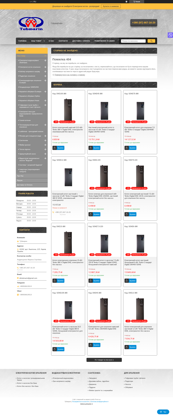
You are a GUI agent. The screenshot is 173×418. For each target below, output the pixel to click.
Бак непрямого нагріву (61, 381)
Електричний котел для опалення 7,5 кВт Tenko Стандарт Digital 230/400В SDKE (140, 129)
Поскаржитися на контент (80, 401)
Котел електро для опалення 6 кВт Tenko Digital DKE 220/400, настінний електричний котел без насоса (103, 196)
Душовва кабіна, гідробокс (99, 381)
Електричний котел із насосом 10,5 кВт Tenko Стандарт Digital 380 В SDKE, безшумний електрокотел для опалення (67, 330)
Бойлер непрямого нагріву (29, 71)
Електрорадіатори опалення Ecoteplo (30, 81)
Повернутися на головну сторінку (69, 75)
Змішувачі (93, 378)
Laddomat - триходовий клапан (31, 131)
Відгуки (19, 180)
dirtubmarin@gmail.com (28, 278)
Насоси (128, 384)
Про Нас (20, 176)
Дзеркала (92, 384)
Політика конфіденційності (100, 401)
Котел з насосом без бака (27, 383)
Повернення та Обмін (105, 41)
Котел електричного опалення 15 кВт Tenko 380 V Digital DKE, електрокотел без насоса (67, 262)
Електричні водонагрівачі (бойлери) (29, 61)
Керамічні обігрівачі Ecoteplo (30, 91)
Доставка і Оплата (81, 41)
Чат (164, 412)
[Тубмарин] (31, 23)
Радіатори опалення (27, 76)
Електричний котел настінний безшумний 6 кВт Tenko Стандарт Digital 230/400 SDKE (138, 262)
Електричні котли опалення (29, 67)
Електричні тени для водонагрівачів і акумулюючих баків (30, 114)
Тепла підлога (24, 149)
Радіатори (129, 381)
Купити (60, 148)
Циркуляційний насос (27, 154)
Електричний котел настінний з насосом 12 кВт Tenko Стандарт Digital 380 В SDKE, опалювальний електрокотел (67, 197)
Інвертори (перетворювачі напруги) (29, 170)
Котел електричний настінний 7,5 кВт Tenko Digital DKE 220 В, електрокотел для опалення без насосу (140, 196)
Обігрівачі (129, 387)
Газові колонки (25, 120)
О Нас (51, 41)
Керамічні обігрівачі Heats (29, 100)
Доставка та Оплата (24, 185)
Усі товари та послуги (103, 360)
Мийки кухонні (24, 145)
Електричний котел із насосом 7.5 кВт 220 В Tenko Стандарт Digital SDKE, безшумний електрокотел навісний (104, 262)
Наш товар (36, 41)
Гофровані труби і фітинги (135, 378)
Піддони (92, 387)
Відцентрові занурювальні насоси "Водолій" (29, 159)
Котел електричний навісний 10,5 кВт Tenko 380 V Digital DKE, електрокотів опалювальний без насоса (67, 129)
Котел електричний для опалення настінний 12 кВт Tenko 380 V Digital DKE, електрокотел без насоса (139, 329)
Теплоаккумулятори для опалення (28, 126)
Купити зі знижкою (111, 6)
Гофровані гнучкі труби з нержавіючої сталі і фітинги (29, 106)
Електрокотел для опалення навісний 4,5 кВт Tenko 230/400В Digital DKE (104, 328)
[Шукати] (151, 41)
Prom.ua (98, 399)
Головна (22, 41)
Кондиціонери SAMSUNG (29, 87)
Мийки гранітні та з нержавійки (101, 390)
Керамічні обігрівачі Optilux (29, 96)
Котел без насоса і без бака (27, 386)
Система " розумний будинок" (30, 165)
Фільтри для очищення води (30, 136)
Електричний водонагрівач (63, 378)
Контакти (63, 41)
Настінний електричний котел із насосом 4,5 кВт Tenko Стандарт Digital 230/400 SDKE (102, 129)
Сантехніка (23, 140)
